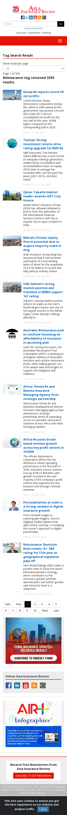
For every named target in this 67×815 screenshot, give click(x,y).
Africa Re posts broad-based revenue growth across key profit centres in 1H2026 (43, 445)
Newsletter (34, 32)
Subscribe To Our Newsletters (33, 775)
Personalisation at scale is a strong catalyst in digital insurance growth (43, 506)
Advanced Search (33, 28)
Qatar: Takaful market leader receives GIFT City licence (41, 196)
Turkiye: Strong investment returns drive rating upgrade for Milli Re (43, 144)
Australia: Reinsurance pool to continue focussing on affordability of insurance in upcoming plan (43, 336)
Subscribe (21, 32)
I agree (43, 809)
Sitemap (47, 32)
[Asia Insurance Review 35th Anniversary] (33, 9)
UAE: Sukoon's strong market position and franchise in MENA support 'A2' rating (43, 290)
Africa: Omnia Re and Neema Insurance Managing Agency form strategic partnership (41, 392)
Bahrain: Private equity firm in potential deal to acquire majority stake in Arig (42, 244)
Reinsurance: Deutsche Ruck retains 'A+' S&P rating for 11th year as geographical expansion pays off (41, 552)
